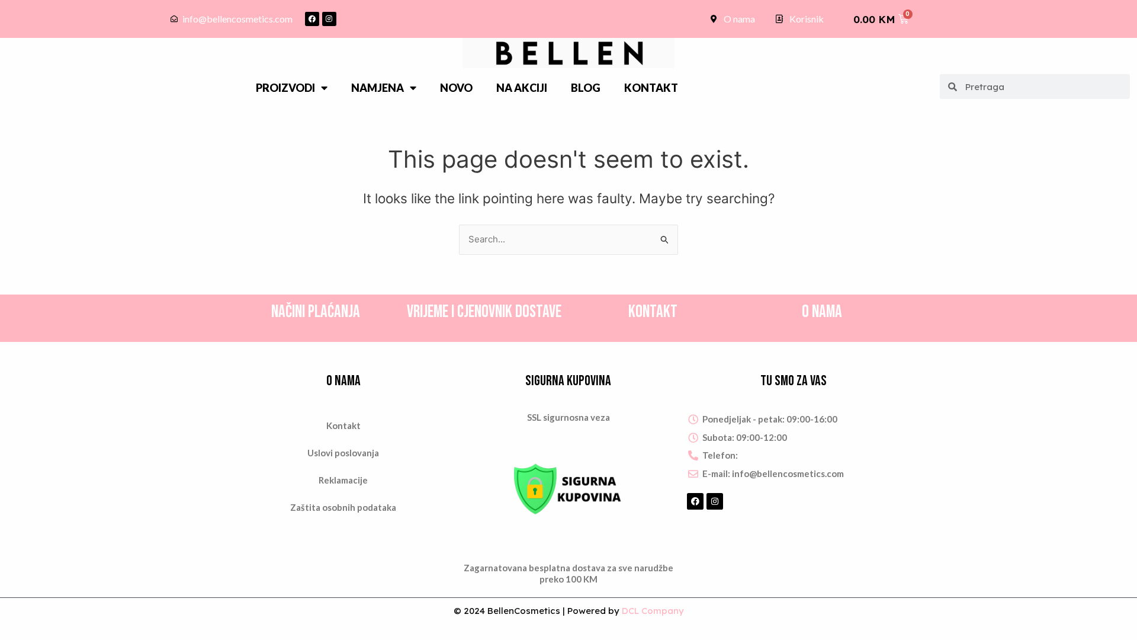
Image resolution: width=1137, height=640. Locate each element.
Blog (585, 87)
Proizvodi (285, 87)
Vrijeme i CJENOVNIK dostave (484, 312)
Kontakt (651, 87)
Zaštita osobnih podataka (343, 507)
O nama (822, 312)
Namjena (377, 87)
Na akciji (521, 87)
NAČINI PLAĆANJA (315, 312)
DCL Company (653, 610)
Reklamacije (343, 480)
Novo (456, 87)
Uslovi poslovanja (343, 452)
